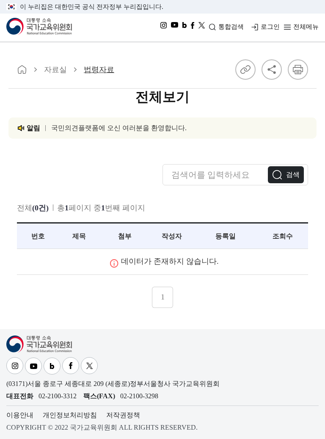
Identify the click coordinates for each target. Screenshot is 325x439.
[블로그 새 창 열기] (184, 27)
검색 (293, 174)
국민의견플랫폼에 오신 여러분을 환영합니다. (119, 127)
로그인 (270, 26)
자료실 (55, 69)
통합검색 (231, 26)
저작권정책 (123, 415)
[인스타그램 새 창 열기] (163, 27)
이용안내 (19, 415)
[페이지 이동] (22, 69)
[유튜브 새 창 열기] (174, 27)
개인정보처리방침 (70, 415)
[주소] (245, 69)
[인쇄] (298, 69)
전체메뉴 (306, 26)
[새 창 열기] (201, 27)
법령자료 (99, 69)
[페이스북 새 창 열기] (192, 27)
